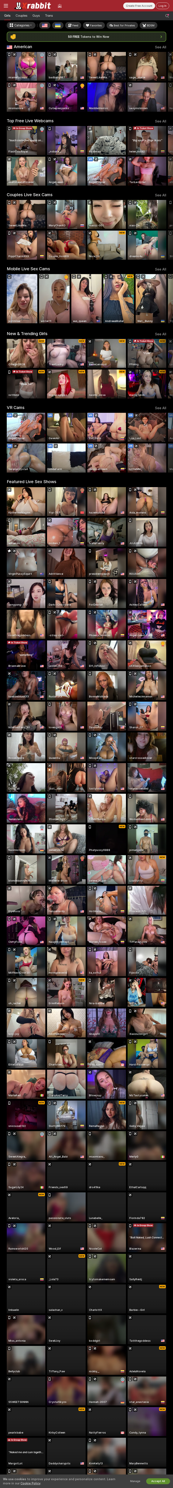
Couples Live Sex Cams (30, 194)
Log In (162, 5)
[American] (44, 25)
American (23, 46)
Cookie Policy (30, 1483)
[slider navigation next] (164, 82)
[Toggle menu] (6, 5)
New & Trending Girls (27, 333)
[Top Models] (59, 5)
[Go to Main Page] (33, 5)
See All (160, 47)
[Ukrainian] (58, 25)
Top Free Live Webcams (30, 120)
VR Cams (15, 407)
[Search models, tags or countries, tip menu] (167, 15)
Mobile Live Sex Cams (28, 268)
